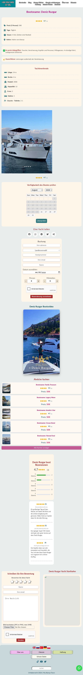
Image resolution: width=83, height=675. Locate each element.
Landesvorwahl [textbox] (41, 250)
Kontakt (57, 4)
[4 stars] (25, 582)
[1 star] (12, 582)
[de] (45, 649)
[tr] (42, 649)
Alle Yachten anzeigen (41, 448)
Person (32, 278)
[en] (34, 649)
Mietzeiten (51, 278)
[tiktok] (38, 661)
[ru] (38, 649)
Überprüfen (41, 221)
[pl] (48, 649)
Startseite (22, 2)
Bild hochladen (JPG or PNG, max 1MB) (17, 625)
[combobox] (41, 250)
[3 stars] (21, 582)
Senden (21, 640)
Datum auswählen (30, 270)
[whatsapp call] (79, 668)
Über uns (65, 2)
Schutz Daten (48, 4)
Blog (29, 2)
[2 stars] (16, 582)
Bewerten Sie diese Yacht (21, 578)
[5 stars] (29, 582)
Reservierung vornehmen (41, 296)
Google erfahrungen (53, 2)
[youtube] (41, 661)
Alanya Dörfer (38, 2)
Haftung (38, 4)
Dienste (73, 2)
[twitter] (45, 661)
